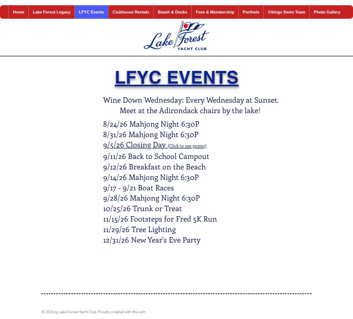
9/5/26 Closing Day (135, 144)
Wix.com (139, 312)
